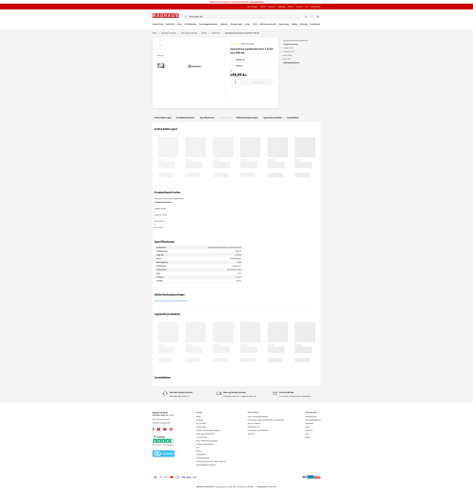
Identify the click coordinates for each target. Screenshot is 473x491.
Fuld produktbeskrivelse (291, 62)
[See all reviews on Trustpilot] (163, 439)
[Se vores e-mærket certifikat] (163, 453)
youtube (165, 429)
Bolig (247, 24)
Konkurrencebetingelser (205, 444)
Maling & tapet (236, 24)
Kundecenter (316, 7)
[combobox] (241, 16)
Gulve (307, 427)
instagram (158, 429)
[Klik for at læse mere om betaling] (190, 477)
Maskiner (224, 24)
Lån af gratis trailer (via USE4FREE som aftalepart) (266, 420)
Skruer (204, 33)
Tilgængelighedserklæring (206, 465)
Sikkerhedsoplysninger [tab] (169, 294)
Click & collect (201, 427)
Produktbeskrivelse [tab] (167, 192)
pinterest (171, 429)
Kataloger (199, 420)
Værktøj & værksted (268, 24)
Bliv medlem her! (257, 2)
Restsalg (303, 24)
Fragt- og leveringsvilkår (205, 434)
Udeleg (294, 24)
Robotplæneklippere (313, 420)
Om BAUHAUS (201, 454)
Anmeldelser (293, 117)
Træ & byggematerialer (208, 24)
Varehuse (271, 7)
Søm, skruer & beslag (189, 33)
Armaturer (309, 430)
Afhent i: (239, 65)
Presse (198, 451)
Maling (307, 437)
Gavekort (251, 434)
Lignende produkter (272, 117)
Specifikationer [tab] (164, 242)
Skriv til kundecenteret (160, 419)
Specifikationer (207, 117)
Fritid (254, 24)
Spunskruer (216, 33)
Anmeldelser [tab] (162, 377)
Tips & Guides (252, 7)
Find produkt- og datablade (258, 430)
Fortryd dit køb (201, 437)
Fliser (307, 434)
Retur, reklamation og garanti (207, 441)
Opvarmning (284, 24)
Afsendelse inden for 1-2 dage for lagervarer (239, 396)
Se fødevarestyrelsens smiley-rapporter (211, 461)
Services (299, 7)
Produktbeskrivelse (185, 117)
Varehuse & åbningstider (161, 423)
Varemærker (315, 24)
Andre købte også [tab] (165, 129)
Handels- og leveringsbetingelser (208, 430)
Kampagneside (310, 416)
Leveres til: (240, 59)
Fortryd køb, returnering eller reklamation (294, 396)
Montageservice (254, 427)
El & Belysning (190, 24)
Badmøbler (309, 423)
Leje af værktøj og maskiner (258, 416)
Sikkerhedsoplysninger (247, 117)
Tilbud (262, 7)
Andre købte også (162, 117)
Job (306, 7)
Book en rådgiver (254, 423)
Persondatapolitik (202, 458)
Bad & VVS (170, 24)
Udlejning (281, 7)
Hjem (154, 33)
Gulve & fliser (157, 24)
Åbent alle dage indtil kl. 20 (179, 396)
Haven (179, 24)
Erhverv (291, 7)
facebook (153, 429)
